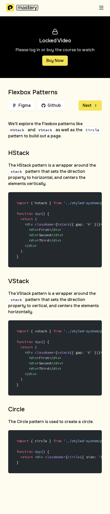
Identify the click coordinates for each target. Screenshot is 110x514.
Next (87, 105)
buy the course (61, 49)
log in (34, 49)
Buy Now (55, 60)
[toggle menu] (101, 7)
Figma (24, 105)
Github (54, 105)
